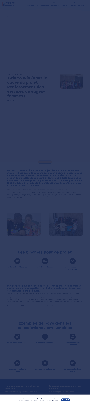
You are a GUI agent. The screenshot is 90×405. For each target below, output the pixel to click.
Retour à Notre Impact (15, 16)
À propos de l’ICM (32, 5)
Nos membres (44, 5)
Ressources (64, 5)
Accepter (65, 400)
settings (56, 400)
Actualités (73, 5)
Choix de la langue (81, 2)
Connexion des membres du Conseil (65, 2)
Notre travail (55, 5)
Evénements (81, 5)
